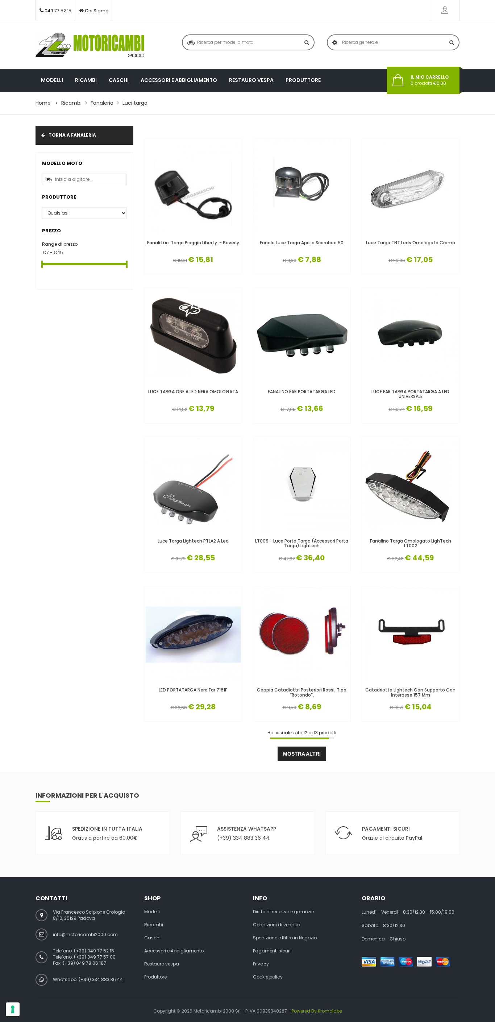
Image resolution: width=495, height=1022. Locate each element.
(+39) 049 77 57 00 (95, 957)
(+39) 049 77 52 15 (94, 951)
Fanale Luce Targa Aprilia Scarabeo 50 (302, 242)
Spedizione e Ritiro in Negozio (285, 938)
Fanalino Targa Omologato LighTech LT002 (410, 543)
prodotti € (430, 80)
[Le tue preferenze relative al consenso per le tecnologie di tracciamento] (13, 1009)
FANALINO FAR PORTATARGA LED (302, 391)
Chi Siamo (96, 11)
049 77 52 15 (58, 11)
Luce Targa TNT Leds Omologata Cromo (410, 242)
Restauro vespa (251, 80)
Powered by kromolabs (317, 1011)
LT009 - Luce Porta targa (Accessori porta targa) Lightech (301, 543)
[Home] (90, 45)
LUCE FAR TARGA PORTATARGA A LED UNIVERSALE (410, 394)
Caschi (119, 80)
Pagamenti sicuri (272, 951)
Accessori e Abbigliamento (179, 80)
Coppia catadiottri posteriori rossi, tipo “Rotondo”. (301, 692)
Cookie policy (268, 977)
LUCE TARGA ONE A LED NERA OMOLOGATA (193, 391)
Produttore (303, 80)
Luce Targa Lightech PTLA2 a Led (193, 541)
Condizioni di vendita (276, 925)
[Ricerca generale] (452, 42)
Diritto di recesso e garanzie (283, 912)
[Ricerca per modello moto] (307, 42)
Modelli (52, 80)
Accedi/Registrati (444, 10)
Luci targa (134, 103)
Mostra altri (302, 754)
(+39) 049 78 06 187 (84, 963)
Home (43, 103)
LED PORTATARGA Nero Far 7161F (193, 689)
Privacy (261, 964)
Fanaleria (102, 103)
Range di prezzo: (60, 244)
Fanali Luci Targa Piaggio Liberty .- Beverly (193, 242)
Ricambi (86, 80)
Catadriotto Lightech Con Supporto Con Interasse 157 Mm (410, 692)
